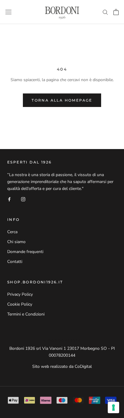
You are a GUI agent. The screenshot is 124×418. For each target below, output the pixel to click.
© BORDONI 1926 (62, 340)
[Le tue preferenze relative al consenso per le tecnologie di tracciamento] (113, 407)
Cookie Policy (19, 304)
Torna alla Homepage (62, 100)
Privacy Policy (20, 294)
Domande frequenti (25, 252)
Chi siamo (16, 242)
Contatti (14, 261)
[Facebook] (9, 198)
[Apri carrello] (116, 12)
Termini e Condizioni (26, 314)
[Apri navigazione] (8, 12)
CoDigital (83, 366)
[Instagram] (23, 198)
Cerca (12, 232)
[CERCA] (105, 11)
